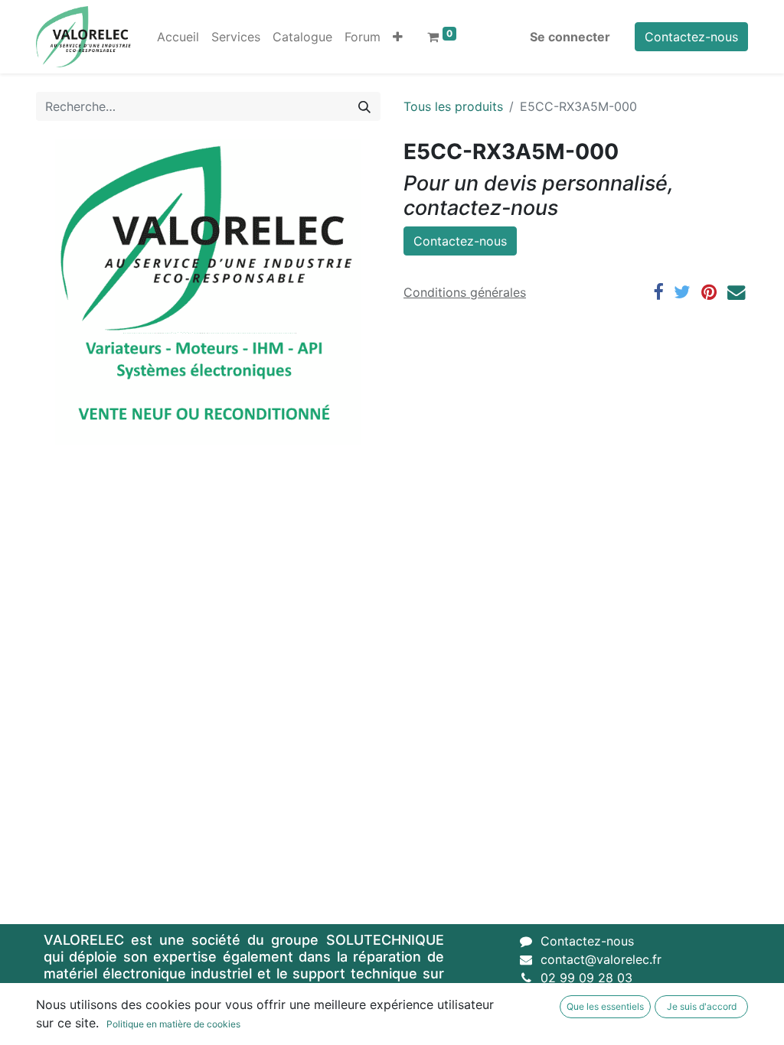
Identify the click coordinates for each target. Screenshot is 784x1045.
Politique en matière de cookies (173, 1024)
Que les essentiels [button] (605, 1006)
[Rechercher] (364, 106)
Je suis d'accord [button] (702, 1006)
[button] (398, 36)
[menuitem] (178, 36)
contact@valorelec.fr (601, 959)
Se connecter (570, 36)
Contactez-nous (691, 36)
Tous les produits (453, 106)
